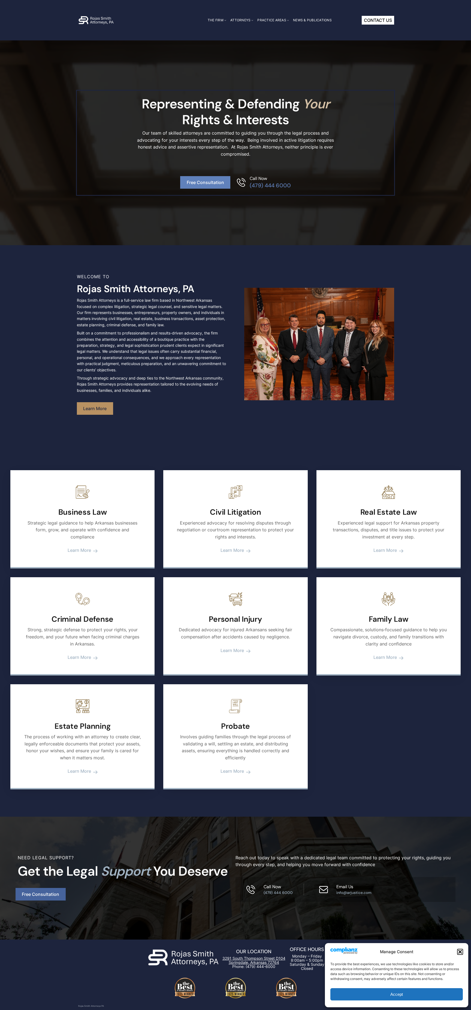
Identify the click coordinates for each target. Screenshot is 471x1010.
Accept (396, 994)
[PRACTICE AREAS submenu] (288, 20)
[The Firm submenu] (225, 20)
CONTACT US (378, 20)
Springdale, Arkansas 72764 (254, 962)
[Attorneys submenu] (252, 20)
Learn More (95, 408)
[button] (460, 952)
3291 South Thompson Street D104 (253, 958)
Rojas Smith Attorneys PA (91, 1006)
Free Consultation (205, 182)
